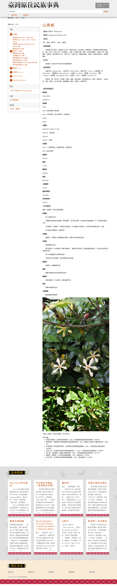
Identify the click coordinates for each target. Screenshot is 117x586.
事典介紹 (11, 572)
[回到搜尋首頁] (33, 5)
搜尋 (106, 11)
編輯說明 (31, 572)
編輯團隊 (71, 572)
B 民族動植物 (14, 100)
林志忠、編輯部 (15, 109)
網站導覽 (92, 572)
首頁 (17, 18)
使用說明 (51, 572)
